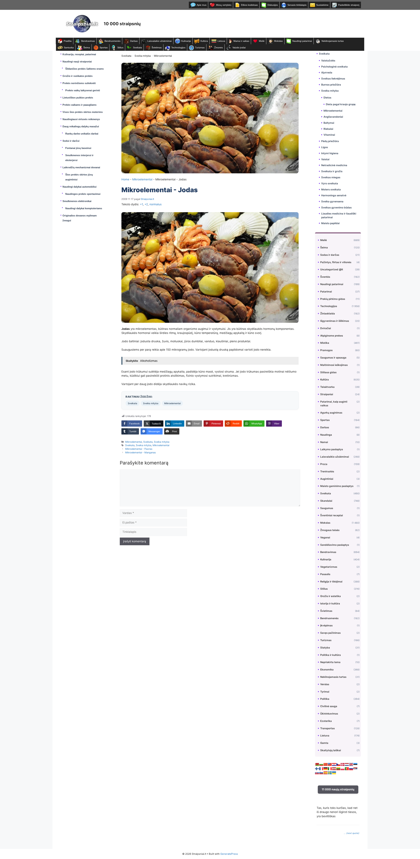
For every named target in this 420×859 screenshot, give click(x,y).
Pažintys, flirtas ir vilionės (335, 262)
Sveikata (137, 47)
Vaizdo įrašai (239, 47)
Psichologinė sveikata (334, 66)
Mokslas (278, 41)
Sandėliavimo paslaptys (334, 544)
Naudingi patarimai (302, 41)
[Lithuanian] (338, 768)
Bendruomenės (112, 41)
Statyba (325, 647)
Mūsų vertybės (223, 5)
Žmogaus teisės (329, 530)
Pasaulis (325, 574)
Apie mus (201, 5)
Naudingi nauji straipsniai (77, 61)
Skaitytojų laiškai (330, 750)
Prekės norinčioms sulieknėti (79, 83)
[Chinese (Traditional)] (330, 764)
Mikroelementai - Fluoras (138, 448)
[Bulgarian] (321, 764)
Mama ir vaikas (241, 41)
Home (125, 179)
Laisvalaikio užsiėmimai (159, 41)
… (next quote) (351, 833)
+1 (141, 204)
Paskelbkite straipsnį (348, 5)
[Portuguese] (347, 768)
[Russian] (351, 768)
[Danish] (343, 764)
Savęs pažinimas (330, 632)
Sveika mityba (143, 55)
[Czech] (338, 764)
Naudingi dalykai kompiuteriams (83, 208)
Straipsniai (326, 394)
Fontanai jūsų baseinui (78, 148)
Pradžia (68, 41)
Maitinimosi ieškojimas (334, 365)
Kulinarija (186, 41)
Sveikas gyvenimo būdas (336, 207)
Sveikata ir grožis (331, 171)
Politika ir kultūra (330, 654)
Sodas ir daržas (329, 254)
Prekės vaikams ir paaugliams (79, 104)
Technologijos (178, 47)
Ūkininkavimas (329, 713)
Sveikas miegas (330, 177)
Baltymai (329, 122)
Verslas (324, 684)
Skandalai (326, 500)
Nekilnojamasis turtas (333, 41)
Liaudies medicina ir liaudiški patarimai (338, 215)
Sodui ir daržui (71, 140)
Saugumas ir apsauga (333, 357)
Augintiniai (326, 478)
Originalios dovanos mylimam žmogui (80, 218)
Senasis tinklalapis (296, 5)
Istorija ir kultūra (330, 603)
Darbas (134, 41)
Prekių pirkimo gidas (332, 298)
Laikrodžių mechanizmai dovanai (81, 167)
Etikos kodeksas (249, 5)
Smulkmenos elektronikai (77, 201)
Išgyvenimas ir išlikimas (334, 320)
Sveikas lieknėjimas (333, 78)
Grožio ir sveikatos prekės (78, 76)
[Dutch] (347, 764)
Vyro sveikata (329, 183)
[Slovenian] (321, 772)
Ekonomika (327, 669)
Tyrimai (324, 691)
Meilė (261, 41)
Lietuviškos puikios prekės (78, 97)
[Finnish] (317, 768)
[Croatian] (334, 764)
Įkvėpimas (326, 625)
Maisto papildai (330, 223)
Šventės (325, 276)
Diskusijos (272, 5)
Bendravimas (88, 41)
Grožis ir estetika (330, 596)
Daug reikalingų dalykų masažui (81, 126)
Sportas (104, 47)
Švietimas (157, 47)
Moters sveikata (331, 189)
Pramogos (326, 350)
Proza (323, 464)
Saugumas (326, 508)
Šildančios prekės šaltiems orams (84, 68)
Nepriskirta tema (330, 662)
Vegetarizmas (328, 566)
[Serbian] (355, 768)
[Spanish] (326, 772)
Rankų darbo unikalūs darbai (81, 133)
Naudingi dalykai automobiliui (79, 186)
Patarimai (326, 291)
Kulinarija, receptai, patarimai (79, 54)
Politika (324, 698)
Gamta (324, 742)
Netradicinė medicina (334, 165)
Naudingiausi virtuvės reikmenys (81, 119)
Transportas (327, 728)
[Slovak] (317, 772)
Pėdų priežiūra (330, 141)
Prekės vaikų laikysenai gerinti (82, 90)
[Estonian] (355, 764)
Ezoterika (326, 721)
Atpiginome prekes (331, 335)
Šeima (86, 47)
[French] (321, 768)
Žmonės (218, 47)
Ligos (324, 147)
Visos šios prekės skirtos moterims (83, 112)
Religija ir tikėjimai (331, 581)
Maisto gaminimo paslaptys (336, 486)
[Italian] (330, 768)
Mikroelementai (163, 55)
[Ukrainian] (334, 772)
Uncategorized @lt (331, 269)
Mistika (324, 342)
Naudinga (326, 434)
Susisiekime (322, 5)
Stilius (120, 47)
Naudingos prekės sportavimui (82, 194)
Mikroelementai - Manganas (140, 452)
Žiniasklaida (327, 313)
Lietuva (221, 41)
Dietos (327, 97)
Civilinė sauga (328, 706)
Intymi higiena (329, 153)
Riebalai (328, 128)
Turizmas (200, 47)
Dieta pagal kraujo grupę (341, 104)
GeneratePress (229, 853)
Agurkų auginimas (331, 412)
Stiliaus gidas (328, 372)
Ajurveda (326, 72)
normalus (155, 204)
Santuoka (69, 47)
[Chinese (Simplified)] (326, 764)
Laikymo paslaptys (331, 449)
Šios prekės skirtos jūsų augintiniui (79, 177)
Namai (324, 442)
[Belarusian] (317, 764)
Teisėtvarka (327, 386)
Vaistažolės (328, 60)
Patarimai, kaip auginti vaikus (333, 403)
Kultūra (204, 41)
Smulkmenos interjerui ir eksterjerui (79, 158)
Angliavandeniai (333, 116)
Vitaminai (329, 134)
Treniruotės (327, 471)
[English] (351, 764)
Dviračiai (325, 328)
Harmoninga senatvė (333, 195)
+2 (146, 204)
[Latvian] (334, 768)
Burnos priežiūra (331, 84)
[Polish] (343, 768)
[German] (326, 768)
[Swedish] (330, 772)
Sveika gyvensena (332, 201)
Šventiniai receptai (331, 515)
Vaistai (325, 159)
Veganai (325, 537)
